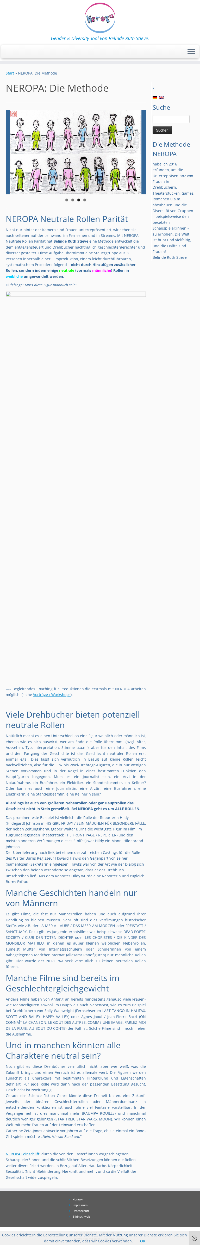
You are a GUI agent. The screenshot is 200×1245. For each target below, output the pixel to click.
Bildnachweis (81, 1216)
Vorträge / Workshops (52, 694)
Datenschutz (81, 1211)
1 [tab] (66, 200)
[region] (76, 152)
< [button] (12, 151)
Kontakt (78, 1199)
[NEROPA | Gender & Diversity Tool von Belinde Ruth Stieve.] (100, 18)
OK (142, 1240)
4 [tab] (84, 200)
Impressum (80, 1205)
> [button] (139, 151)
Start (10, 73)
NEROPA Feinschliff (22, 1153)
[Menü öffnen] (191, 52)
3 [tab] (78, 200)
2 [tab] (72, 200)
